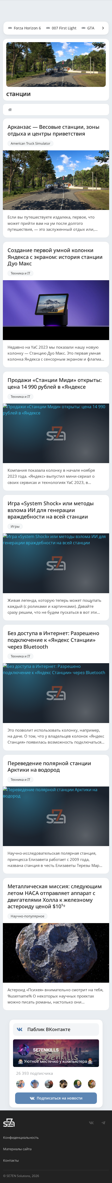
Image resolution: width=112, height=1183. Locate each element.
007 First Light (64, 27)
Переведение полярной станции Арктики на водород (49, 766)
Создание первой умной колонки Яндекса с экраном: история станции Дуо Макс (55, 257)
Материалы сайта (17, 1149)
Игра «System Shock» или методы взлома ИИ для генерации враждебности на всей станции (51, 510)
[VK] (91, 1122)
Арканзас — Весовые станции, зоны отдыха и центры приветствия (53, 130)
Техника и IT (20, 273)
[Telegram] (103, 1122)
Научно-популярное (27, 916)
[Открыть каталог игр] (101, 28)
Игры (15, 526)
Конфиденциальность (21, 1137)
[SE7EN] (9, 1122)
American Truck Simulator (30, 143)
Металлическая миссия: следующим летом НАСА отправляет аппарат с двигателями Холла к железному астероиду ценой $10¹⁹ (55, 896)
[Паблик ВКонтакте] (22, 1029)
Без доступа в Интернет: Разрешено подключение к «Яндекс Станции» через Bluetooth (53, 640)
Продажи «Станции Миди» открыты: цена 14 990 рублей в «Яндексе (55, 383)
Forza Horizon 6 (27, 27)
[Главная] (11, 109)
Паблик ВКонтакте (48, 1029)
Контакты (11, 1160)
